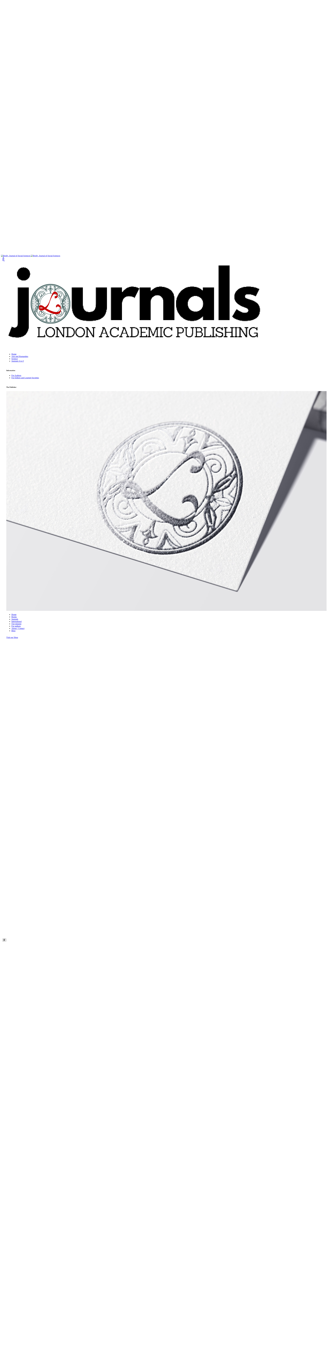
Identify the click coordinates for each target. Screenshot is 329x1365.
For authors (16, 626)
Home (13, 354)
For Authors (16, 375)
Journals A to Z (17, 361)
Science (14, 359)
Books (14, 617)
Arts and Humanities (19, 356)
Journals (14, 619)
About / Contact (17, 628)
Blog (13, 631)
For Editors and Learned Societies (25, 378)
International (16, 621)
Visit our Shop (12, 637)
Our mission (16, 624)
